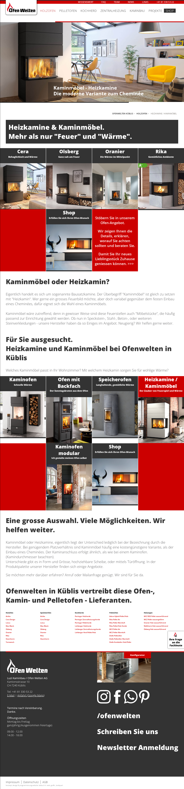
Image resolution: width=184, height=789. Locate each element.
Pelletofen (68, 11)
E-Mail (11, 695)
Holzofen (47, 11)
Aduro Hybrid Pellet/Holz (118, 616)
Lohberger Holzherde (83, 626)
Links (145, 2)
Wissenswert (85, 2)
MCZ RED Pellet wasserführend (156, 616)
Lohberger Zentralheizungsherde (88, 629)
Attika (8, 616)
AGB (45, 782)
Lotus (8, 623)
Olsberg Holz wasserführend (155, 629)
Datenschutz (31, 782)
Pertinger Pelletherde (83, 623)
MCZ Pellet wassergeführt (154, 619)
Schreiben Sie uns (127, 731)
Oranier (9, 632)
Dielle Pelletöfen (115, 636)
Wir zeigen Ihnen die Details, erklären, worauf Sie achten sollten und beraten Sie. (115, 238)
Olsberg (9, 629)
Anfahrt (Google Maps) (30, 695)
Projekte (155, 11)
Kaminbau (137, 11)
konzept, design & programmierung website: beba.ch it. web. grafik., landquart (34, 785)
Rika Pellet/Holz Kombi (118, 626)
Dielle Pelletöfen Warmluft (119, 639)
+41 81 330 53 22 (165, 2)
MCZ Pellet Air (114, 629)
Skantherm (10, 639)
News (131, 2)
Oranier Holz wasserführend (155, 623)
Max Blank (10, 626)
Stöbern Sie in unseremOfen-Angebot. (115, 220)
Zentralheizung (113, 11)
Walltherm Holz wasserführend (156, 626)
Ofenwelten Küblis (122, 113)
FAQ (103, 2)
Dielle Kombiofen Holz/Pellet (120, 642)
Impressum (13, 782)
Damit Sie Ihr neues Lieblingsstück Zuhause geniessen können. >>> (115, 259)
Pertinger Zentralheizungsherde (87, 619)
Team (117, 2)
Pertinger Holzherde (83, 616)
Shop (170, 11)
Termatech (10, 642)
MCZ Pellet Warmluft (117, 632)
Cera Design (10, 619)
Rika (7, 636)
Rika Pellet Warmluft (117, 623)
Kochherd (89, 11)
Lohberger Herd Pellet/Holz (85, 632)
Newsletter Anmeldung (137, 747)
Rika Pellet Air (114, 619)
